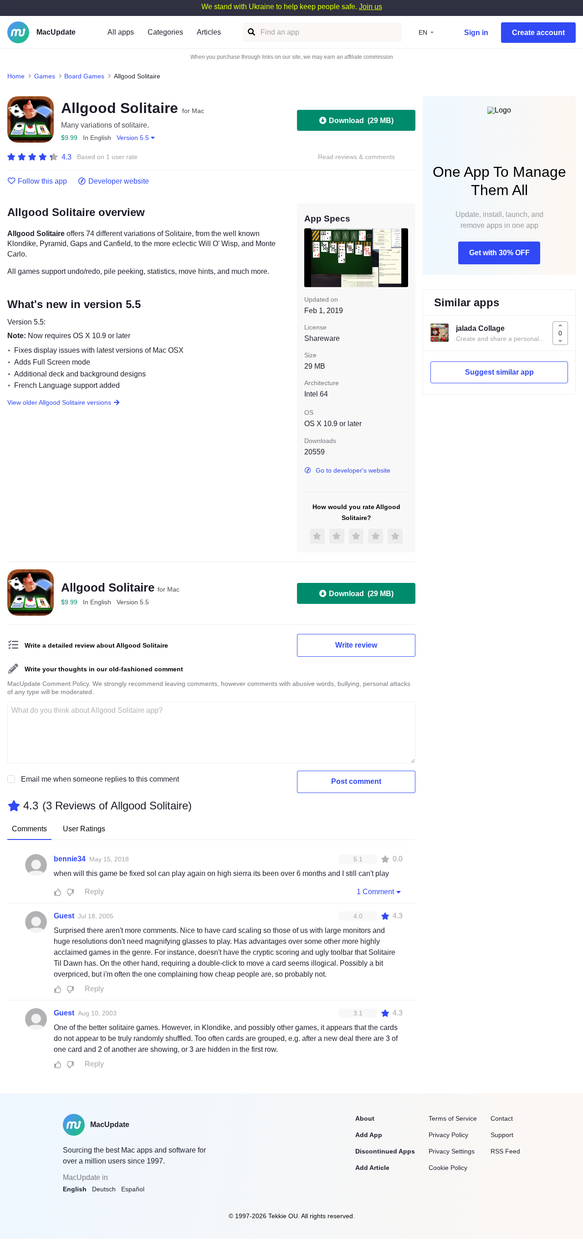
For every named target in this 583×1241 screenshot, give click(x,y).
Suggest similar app (499, 372)
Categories (165, 32)
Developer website (118, 181)
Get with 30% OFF (499, 252)
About (364, 1118)
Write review (356, 645)
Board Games (84, 76)
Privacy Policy (448, 1135)
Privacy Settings (452, 1151)
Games (44, 76)
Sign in (476, 32)
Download (361, 120)
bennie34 (70, 859)
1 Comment (375, 891)
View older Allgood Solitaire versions (59, 402)
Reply (94, 891)
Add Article (372, 1168)
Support (502, 1135)
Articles (209, 32)
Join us (370, 6)
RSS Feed (505, 1151)
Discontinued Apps (385, 1151)
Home (16, 76)
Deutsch (104, 1189)
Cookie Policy (448, 1168)
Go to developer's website (353, 470)
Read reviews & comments (356, 157)
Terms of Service (453, 1118)
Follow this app (42, 181)
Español (132, 1189)
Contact (502, 1118)
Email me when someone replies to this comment (100, 779)
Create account (538, 32)
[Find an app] (250, 32)
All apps (120, 32)
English (75, 1189)
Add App (368, 1135)
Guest (64, 916)
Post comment (356, 781)
